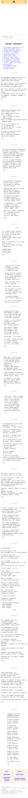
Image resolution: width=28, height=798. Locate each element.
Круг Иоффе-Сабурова (8, 37)
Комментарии (19, 774)
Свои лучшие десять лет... (10, 67)
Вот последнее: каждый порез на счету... (14, 47)
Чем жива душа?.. (8, 64)
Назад (6, 771)
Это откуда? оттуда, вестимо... (12, 53)
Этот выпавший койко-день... (11, 65)
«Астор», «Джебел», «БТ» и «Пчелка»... (14, 62)
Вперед (20, 771)
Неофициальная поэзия (6, 36)
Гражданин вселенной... (10, 68)
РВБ (14, 1)
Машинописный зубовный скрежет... (12, 48)
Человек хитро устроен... (10, 54)
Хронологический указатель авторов (19, 779)
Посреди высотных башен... (10, 55)
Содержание (6, 774)
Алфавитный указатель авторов (6, 779)
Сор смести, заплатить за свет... (12, 61)
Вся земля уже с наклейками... (12, 51)
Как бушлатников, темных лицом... (12, 60)
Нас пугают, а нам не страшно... (12, 58)
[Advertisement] (14, 19)
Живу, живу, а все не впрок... (12, 57)
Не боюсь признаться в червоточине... (13, 50)
